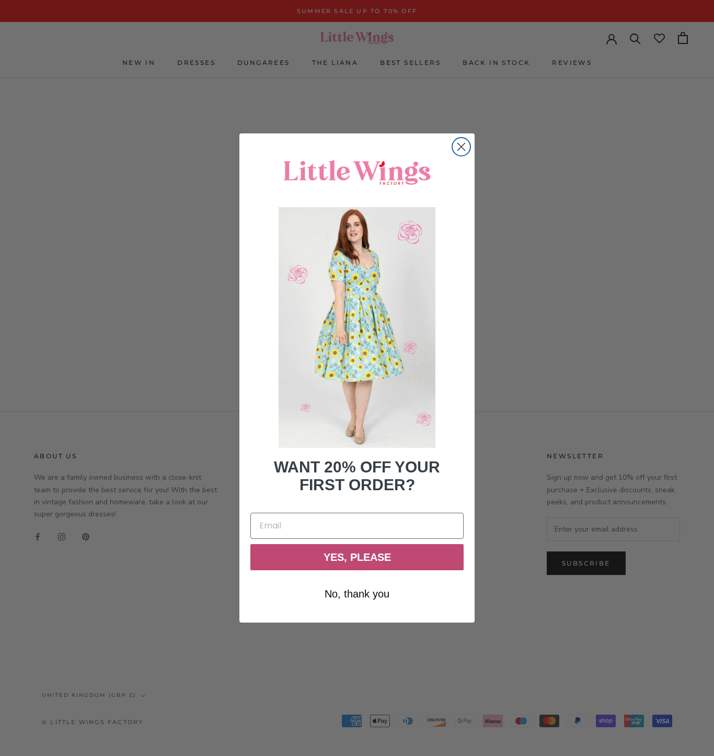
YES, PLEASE (357, 557)
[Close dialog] (461, 147)
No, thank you (357, 594)
